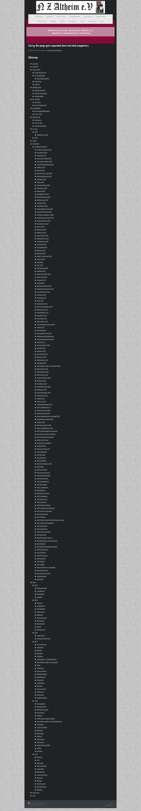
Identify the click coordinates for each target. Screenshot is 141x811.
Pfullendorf (40, 647)
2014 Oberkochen (42, 549)
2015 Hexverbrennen (43, 449)
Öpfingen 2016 (41, 381)
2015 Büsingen (41, 446)
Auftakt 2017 (41, 327)
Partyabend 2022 (42, 152)
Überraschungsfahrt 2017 (45, 307)
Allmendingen (41, 609)
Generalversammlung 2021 (45, 164)
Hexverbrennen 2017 (43, 292)
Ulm (38, 760)
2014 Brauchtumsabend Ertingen (47, 546)
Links (34, 795)
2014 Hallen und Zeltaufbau (45, 523)
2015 (36, 641)
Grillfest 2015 (41, 422)
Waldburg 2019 (41, 232)
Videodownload (41, 576)
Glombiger (40, 262)
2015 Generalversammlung (45, 437)
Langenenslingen (42, 775)
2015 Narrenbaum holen (44, 464)
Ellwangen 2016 (42, 389)
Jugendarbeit (36, 108)
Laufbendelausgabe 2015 (44, 404)
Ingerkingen (40, 668)
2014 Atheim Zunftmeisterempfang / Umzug (50, 520)
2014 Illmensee (41, 535)
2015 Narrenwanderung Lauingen (47, 431)
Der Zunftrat (36, 99)
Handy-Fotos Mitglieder (44, 443)
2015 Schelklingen (42, 487)
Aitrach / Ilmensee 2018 (44, 256)
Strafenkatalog (39, 96)
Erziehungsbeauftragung (42, 111)
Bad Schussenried (42, 709)
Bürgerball (40, 579)
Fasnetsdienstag (42, 247)
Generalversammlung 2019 (45, 218)
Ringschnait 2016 (42, 395)
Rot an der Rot (41, 689)
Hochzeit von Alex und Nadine (46, 434)
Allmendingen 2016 (43, 372)
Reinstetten (40, 724)
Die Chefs (38, 102)
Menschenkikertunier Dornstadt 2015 (48, 416)
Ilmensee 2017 (41, 295)
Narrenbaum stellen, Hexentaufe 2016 (48, 366)
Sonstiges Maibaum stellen (45, 215)
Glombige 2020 (41, 179)
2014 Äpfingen (41, 517)
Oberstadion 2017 (42, 321)
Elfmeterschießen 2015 (44, 425)
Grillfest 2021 (41, 167)
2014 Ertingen (41, 544)
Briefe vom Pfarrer (42, 440)
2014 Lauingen (41, 558)
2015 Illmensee (41, 458)
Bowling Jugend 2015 (43, 413)
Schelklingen (41, 591)
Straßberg (40, 656)
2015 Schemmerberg (43, 472)
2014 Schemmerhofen (44, 532)
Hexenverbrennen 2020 (44, 176)
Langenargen (41, 606)
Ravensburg (40, 712)
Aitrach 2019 (41, 226)
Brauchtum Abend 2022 (44, 158)
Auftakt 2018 (41, 635)
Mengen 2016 (41, 348)
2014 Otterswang (42, 555)
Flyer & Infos (38, 123)
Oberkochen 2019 (42, 235)
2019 (36, 600)
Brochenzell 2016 (42, 354)
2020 (36, 585)
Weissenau (40, 695)
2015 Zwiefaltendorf (43, 481)
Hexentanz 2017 (42, 318)
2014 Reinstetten (42, 526)
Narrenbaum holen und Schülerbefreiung (49, 721)
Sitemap (42, 803)
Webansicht (109, 805)
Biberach (39, 686)
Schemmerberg (42, 618)
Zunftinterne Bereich (41, 146)
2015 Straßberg (41, 461)
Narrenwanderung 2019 (44, 212)
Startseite (35, 64)
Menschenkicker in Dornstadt (46, 567)
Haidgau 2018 (41, 271)
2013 (36, 754)
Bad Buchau (40, 594)
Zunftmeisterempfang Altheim (46, 718)
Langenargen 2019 (42, 241)
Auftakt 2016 (41, 398)
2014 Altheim (41, 561)
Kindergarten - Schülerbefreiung (46, 659)
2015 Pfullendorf (42, 452)
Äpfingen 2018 (41, 253)
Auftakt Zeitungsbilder (43, 745)
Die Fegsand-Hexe (40, 72)
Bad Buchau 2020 (42, 200)
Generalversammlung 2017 (45, 289)
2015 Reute (40, 467)
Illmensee (40, 653)
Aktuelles (35, 66)
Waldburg (40, 615)
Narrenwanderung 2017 (44, 286)
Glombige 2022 (41, 155)
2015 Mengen (41, 455)
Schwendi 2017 (41, 330)
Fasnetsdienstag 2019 (44, 221)
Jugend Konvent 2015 (43, 410)
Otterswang (40, 742)
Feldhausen (40, 692)
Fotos (34, 582)
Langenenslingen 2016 (44, 386)
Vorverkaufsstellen (40, 126)
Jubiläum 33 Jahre (42, 135)
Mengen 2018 (41, 250)
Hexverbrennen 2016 (43, 345)
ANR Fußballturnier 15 (44, 407)
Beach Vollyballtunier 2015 (45, 428)
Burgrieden (40, 680)
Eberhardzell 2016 (42, 369)
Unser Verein (36, 69)
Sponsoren (38, 120)
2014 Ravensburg (42, 514)
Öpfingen (39, 603)
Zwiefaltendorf (41, 677)
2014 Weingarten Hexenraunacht (47, 541)
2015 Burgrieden (42, 484)
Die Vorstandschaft (40, 105)
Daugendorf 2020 (42, 206)
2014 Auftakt (41, 564)
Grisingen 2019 (41, 244)
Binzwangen (40, 621)
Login (111, 803)
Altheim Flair (36, 117)
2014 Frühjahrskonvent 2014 (46, 508)
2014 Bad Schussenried (44, 511)
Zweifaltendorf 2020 (43, 194)
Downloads (35, 144)
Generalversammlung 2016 (45, 339)
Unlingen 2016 (41, 351)
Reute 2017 (40, 301)
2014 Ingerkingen (42, 529)
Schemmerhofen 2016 (44, 378)
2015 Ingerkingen (42, 469)
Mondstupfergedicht (43, 78)
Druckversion (34, 803)
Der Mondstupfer (40, 75)
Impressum (36, 792)
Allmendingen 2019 (43, 238)
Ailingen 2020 (41, 191)
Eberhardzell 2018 (42, 268)
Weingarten (40, 733)
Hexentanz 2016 (42, 384)
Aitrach (39, 627)
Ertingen (39, 736)
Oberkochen (41, 612)
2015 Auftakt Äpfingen (43, 505)
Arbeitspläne (41, 283)
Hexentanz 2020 (42, 188)
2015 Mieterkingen (42, 478)
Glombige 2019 (41, 229)
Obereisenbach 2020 (43, 185)
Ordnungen (38, 81)
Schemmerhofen (42, 727)
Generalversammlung (43, 573)
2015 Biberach (41, 490)
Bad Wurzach (41, 629)
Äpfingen (39, 715)
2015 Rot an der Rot (43, 493)
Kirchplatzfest (41, 704)
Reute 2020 (40, 182)
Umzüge (35, 129)
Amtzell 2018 (41, 259)
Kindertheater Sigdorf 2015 (45, 419)
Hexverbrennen (41, 644)
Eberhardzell (41, 624)
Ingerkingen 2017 (42, 304)
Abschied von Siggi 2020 (44, 173)
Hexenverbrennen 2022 (44, 149)
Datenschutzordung (41, 93)
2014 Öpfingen (41, 552)
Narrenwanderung (42, 570)
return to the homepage (54, 50)
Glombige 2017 (41, 298)
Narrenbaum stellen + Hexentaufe (47, 662)
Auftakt (39, 748)
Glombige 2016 (41, 363)
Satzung (37, 84)
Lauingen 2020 (41, 203)
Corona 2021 (41, 170)
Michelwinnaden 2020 (43, 197)
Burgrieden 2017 (42, 315)
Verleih (34, 141)
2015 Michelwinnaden (43, 475)
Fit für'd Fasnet (41, 401)
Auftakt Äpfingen (42, 698)
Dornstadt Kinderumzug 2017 (46, 324)
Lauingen (39, 597)
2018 (36, 632)
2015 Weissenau (42, 499)
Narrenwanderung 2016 (44, 333)
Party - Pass (38, 114)
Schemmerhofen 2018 (44, 274)
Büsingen (40, 790)
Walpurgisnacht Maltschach (45, 336)
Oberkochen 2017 (42, 309)
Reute (38, 665)
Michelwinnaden (42, 588)
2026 (36, 138)
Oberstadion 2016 (42, 360)
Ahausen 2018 (41, 280)
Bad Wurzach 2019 (43, 224)
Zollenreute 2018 (42, 277)
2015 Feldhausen (42, 496)
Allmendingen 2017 (43, 312)
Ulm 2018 (40, 265)
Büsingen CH (41, 342)
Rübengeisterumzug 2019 (45, 209)
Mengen (39, 650)
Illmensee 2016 (41, 357)
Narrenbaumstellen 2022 (44, 161)
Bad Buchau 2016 (42, 375)
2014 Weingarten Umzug (44, 538)
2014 (36, 701)
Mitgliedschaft (36, 87)
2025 (36, 132)
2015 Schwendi (41, 502)
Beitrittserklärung (40, 90)
